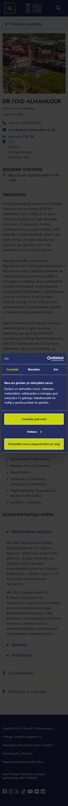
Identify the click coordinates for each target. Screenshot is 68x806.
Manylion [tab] (34, 369)
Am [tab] (55, 369)
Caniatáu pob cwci (34, 419)
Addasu (32, 431)
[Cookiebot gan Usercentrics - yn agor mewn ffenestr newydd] (48, 358)
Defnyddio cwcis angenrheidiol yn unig (34, 444)
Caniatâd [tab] (12, 369)
